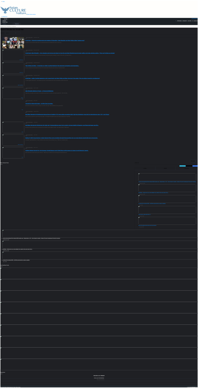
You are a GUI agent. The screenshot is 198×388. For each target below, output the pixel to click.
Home (2, 26)
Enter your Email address (99, 378)
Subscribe (5, 19)
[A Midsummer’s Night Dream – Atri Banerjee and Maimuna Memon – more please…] (99, 330)
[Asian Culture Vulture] (18, 14)
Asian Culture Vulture (17, 387)
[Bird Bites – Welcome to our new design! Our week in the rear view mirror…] (100, 245)
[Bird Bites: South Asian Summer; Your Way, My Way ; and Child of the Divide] (99, 353)
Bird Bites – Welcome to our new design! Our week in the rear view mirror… (17, 249)
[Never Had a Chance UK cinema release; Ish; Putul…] (99, 284)
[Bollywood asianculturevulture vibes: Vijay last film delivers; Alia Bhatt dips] (99, 296)
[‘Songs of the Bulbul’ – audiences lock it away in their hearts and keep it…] (99, 364)
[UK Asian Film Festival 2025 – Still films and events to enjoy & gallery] (100, 255)
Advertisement (195, 18)
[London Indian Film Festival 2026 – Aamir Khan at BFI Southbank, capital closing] (99, 341)
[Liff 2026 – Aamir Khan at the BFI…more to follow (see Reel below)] (99, 319)
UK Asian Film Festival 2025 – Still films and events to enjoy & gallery (16, 260)
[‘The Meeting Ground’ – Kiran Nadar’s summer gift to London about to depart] (99, 273)
